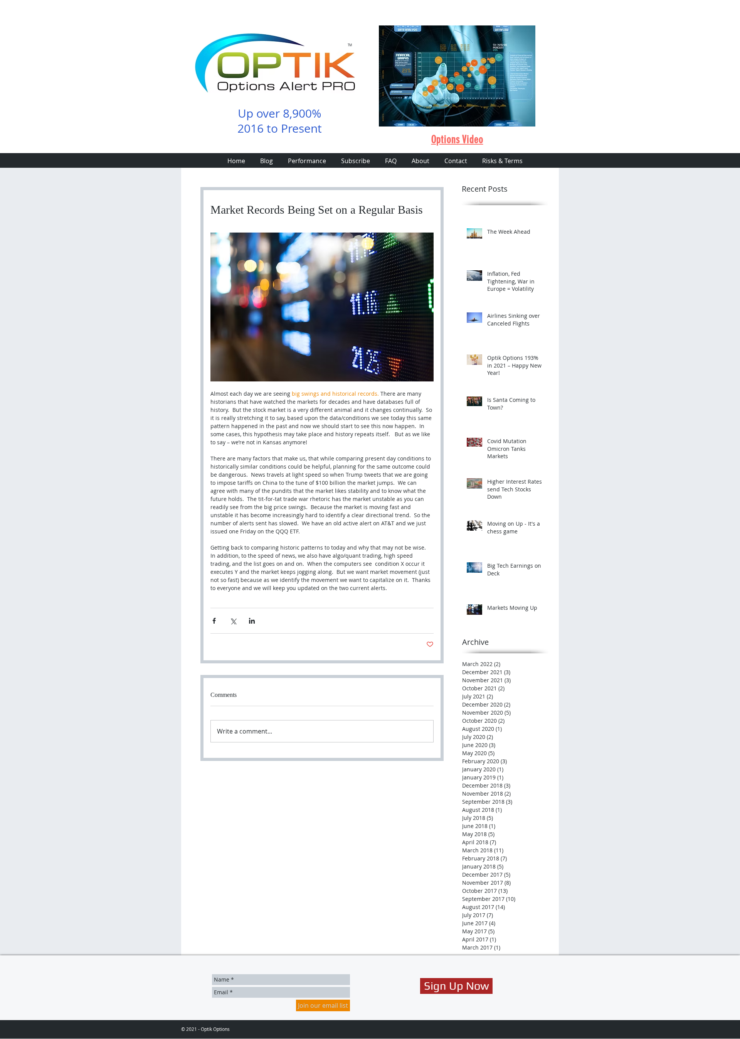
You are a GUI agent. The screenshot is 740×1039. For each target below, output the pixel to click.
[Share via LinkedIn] (252, 620)
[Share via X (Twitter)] (233, 620)
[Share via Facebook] (214, 620)
